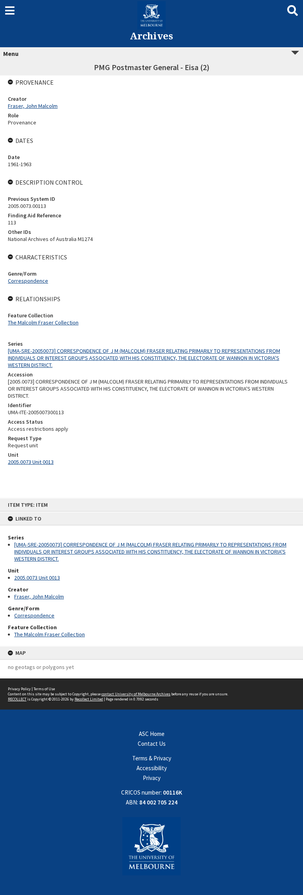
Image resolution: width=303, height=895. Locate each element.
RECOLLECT (17, 699)
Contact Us (152, 743)
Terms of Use (44, 688)
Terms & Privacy (151, 758)
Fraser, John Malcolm (39, 596)
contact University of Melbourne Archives (135, 694)
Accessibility (152, 768)
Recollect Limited (89, 699)
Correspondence (34, 615)
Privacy (152, 778)
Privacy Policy (19, 688)
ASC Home (152, 733)
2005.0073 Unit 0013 (37, 577)
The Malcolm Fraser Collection (49, 634)
